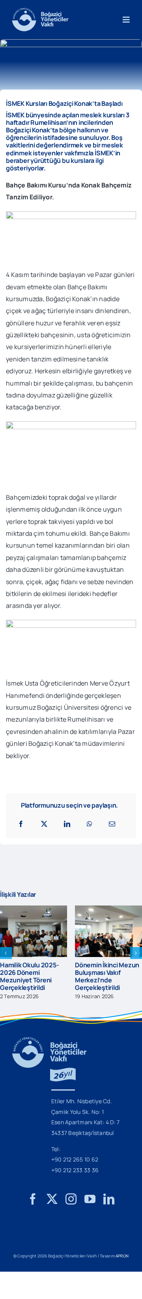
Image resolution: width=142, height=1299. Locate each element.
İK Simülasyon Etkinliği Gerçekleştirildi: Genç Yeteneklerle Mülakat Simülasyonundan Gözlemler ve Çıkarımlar (80, 984)
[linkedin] (108, 1209)
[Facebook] (21, 824)
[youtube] (89, 1209)
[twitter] (52, 1209)
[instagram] (71, 1209)
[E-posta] (112, 824)
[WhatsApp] (89, 824)
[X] (44, 824)
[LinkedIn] (67, 824)
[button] (6, 958)
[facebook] (32, 1209)
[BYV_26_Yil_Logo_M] (49, 1050)
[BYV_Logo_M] (40, 11)
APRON (122, 1266)
